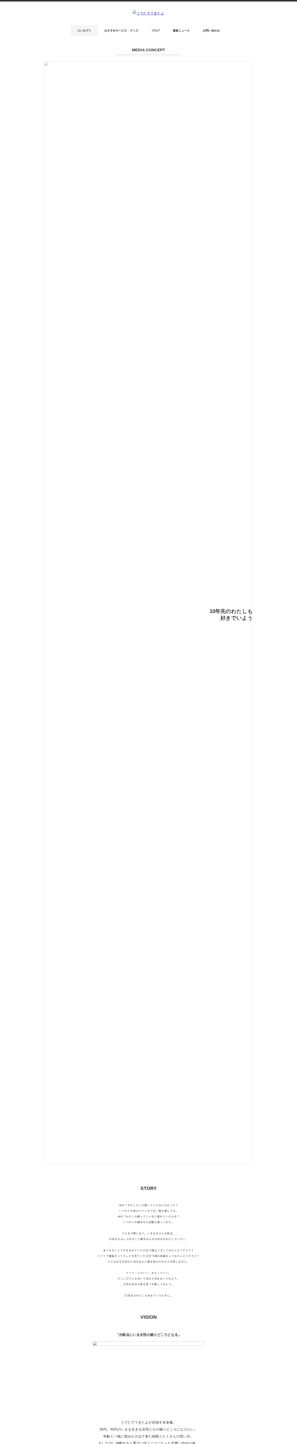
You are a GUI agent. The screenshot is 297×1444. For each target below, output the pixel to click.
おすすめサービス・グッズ (121, 30)
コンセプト (84, 30)
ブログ (155, 30)
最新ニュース (181, 30)
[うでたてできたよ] (148, 13)
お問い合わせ (211, 30)
